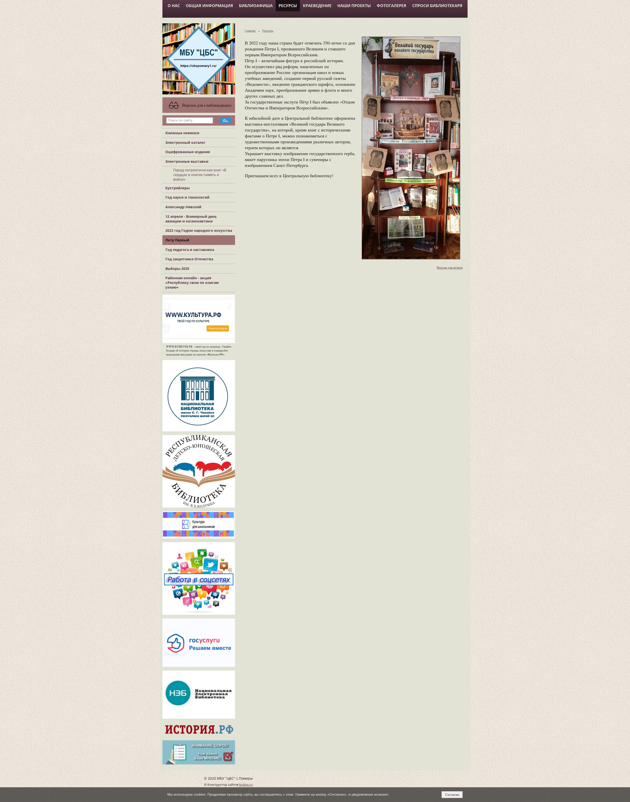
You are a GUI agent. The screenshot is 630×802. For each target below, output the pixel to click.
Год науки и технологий (187, 197)
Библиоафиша (256, 5)
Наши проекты (354, 5)
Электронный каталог (185, 142)
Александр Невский (183, 206)
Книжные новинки (182, 133)
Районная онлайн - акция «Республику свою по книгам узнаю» (192, 283)
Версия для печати (450, 267)
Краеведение (317, 5)
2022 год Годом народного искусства (198, 230)
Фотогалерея (391, 5)
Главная (250, 30)
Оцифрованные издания (187, 151)
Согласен (452, 795)
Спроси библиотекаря (437, 5)
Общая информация (209, 5)
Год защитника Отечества (189, 259)
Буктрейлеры (177, 188)
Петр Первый (177, 240)
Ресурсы (288, 5)
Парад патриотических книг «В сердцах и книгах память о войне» (199, 175)
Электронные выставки (186, 161)
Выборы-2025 (177, 268)
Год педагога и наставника (189, 249)
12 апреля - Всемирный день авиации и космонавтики (191, 218)
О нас (174, 5)
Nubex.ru (246, 785)
